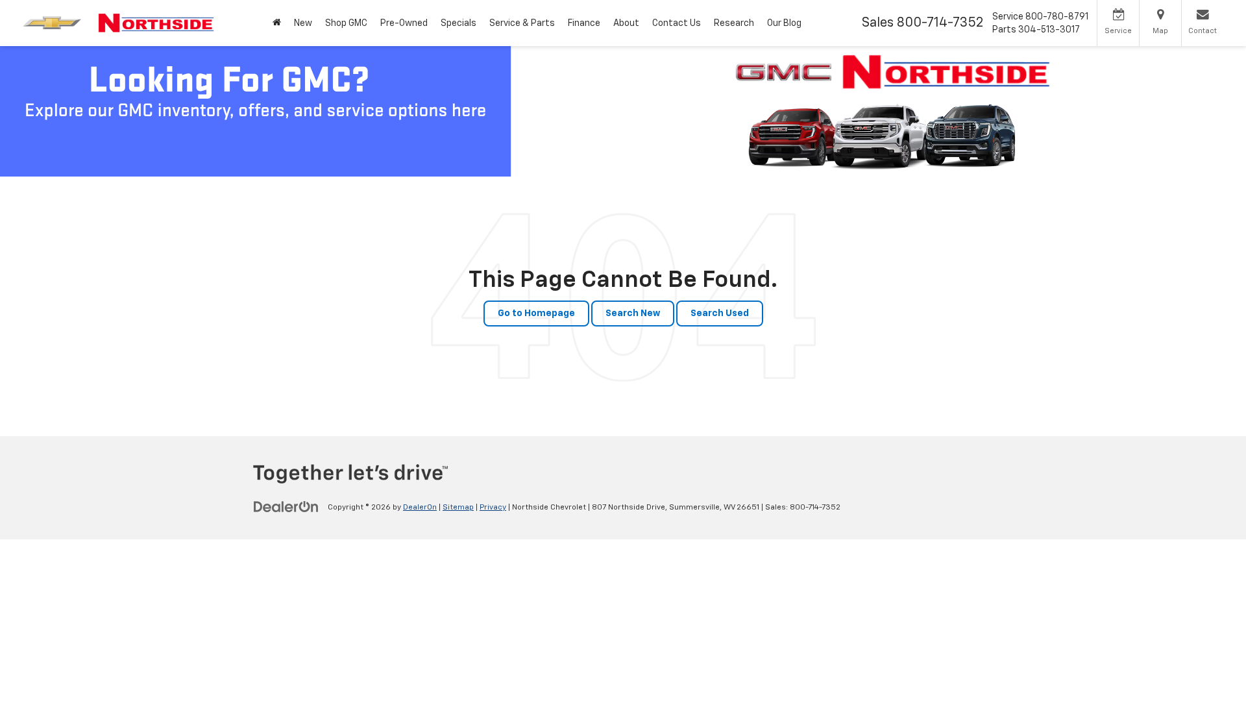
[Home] (276, 23)
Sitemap (458, 507)
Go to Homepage (536, 313)
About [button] (626, 23)
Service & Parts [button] (522, 23)
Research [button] (734, 23)
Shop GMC (346, 23)
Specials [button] (458, 23)
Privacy (493, 507)
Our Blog (784, 23)
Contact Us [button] (676, 23)
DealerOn (420, 507)
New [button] (303, 23)
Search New (632, 313)
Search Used (719, 313)
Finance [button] (584, 23)
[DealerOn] (286, 506)
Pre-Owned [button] (404, 23)
